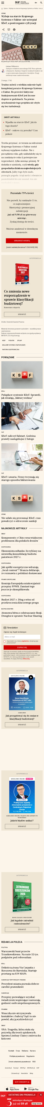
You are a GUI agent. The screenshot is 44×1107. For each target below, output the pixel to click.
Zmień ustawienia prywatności (19, 1062)
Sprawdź (22, 314)
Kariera (33, 1051)
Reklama (25, 1051)
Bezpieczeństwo (7, 609)
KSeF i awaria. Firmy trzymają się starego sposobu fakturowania (20, 479)
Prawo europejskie (8, 579)
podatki (11, 340)
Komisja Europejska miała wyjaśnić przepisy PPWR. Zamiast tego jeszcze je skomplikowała (21, 586)
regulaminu (25, 641)
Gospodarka (6, 547)
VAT (2, 432)
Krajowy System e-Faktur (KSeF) (13, 345)
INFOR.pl (22, 1068)
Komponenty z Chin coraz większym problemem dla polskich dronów (21, 539)
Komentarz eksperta (12, 307)
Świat (3, 534)
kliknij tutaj (26, 659)
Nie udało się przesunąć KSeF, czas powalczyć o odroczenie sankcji (21, 520)
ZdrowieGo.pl (15, 1073)
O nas (18, 1051)
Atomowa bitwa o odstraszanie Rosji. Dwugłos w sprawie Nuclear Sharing (21, 614)
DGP (38, 1068)
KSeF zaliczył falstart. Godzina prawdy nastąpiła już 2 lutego (18, 437)
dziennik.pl (8, 1068)
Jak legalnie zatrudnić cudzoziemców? (22, 922)
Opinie (6, 8)
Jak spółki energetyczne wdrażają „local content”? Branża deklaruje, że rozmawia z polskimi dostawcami (21, 570)
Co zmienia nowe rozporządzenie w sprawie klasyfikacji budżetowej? (19, 297)
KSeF (3, 340)
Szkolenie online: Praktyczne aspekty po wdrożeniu (22, 817)
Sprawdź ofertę (22, 241)
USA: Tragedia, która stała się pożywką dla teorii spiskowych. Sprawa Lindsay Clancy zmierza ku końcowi (21, 1034)
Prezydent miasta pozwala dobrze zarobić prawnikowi (20, 985)
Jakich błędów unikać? (22, 820)
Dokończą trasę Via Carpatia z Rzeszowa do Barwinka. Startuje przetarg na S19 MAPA (19, 970)
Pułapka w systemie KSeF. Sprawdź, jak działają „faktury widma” (21, 396)
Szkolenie (22, 713)
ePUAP (19, 340)
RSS (34, 1062)
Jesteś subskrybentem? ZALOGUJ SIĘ (22, 247)
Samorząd (5, 993)
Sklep (31, 1073)
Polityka (4, 947)
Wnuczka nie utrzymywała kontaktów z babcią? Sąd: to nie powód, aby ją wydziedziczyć (18, 1016)
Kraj (3, 391)
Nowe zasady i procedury (22, 917)
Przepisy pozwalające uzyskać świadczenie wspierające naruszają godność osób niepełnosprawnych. (21, 1000)
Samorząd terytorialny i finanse (13, 980)
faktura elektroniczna (10, 349)
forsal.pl (15, 1068)
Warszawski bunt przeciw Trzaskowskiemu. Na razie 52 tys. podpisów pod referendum (20, 954)
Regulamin (31, 1056)
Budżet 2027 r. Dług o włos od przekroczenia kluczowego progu (20, 601)
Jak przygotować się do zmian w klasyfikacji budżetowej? (22, 717)
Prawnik (4, 1009)
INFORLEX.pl (31, 1068)
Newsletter (24, 1073)
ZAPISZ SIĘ (22, 647)
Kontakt (11, 1051)
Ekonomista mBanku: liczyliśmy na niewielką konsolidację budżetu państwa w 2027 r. (21, 554)
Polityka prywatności (17, 1056)
